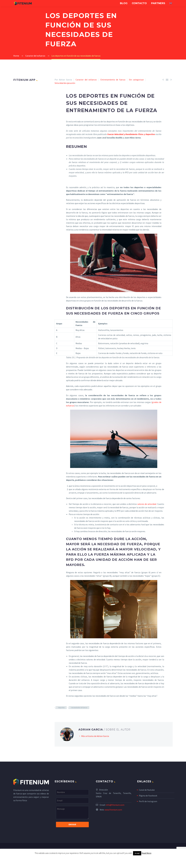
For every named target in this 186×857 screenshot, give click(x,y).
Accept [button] (137, 853)
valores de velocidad (146, 504)
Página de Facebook (148, 795)
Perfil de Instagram (148, 801)
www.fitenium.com (113, 809)
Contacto (139, 3)
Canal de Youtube (147, 789)
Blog (123, 3)
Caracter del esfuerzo (86, 79)
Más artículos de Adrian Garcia (95, 736)
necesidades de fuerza (79, 707)
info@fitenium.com (115, 804)
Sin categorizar (136, 79)
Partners (158, 3)
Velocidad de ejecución (65, 83)
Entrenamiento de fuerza (112, 79)
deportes (61, 707)
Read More (146, 853)
